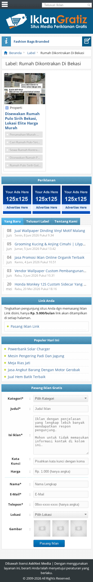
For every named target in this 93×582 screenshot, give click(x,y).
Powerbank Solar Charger (29, 349)
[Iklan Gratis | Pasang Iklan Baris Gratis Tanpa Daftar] (46, 28)
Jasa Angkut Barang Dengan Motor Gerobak (44, 369)
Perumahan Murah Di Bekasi (26, 134)
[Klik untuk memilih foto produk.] (42, 528)
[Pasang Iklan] (86, 41)
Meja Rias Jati (19, 362)
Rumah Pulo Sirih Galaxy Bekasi (26, 165)
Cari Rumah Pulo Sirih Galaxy (26, 142)
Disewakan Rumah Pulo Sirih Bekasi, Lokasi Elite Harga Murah (22, 120)
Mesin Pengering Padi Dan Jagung (36, 356)
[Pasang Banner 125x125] (17, 200)
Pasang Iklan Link (25, 326)
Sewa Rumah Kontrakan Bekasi (26, 150)
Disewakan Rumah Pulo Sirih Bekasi (26, 158)
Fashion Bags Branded (31, 41)
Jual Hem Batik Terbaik (26, 376)
